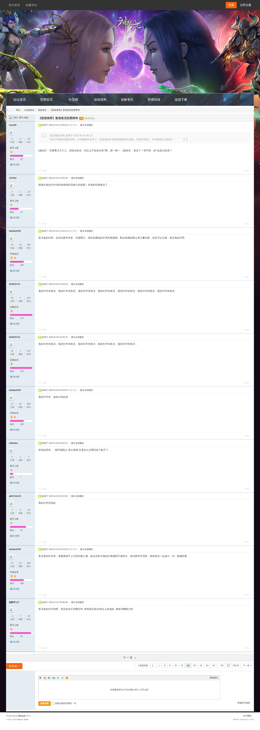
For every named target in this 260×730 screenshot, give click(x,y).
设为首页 (14, 5)
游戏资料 (100, 99)
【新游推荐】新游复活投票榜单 (65, 110)
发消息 (16, 164)
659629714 (14, 284)
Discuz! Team (23, 719)
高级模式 (214, 677)
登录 (136, 689)
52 (20, 245)
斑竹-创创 (23, 117)
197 (29, 298)
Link (53, 677)
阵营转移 (154, 99)
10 (175, 665)
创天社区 (7, 110)
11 (182, 665)
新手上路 (14, 148)
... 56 (221, 665)
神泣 (18, 110)
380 (29, 245)
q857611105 (15, 496)
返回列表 (143, 665)
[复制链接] (90, 118)
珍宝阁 (73, 99)
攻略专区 (127, 99)
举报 (247, 171)
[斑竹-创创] (11, 117)
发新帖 (13, 666)
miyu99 (12, 125)
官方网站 (247, 716)
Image (49, 677)
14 (201, 665)
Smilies (67, 677)
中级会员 (14, 254)
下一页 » (130, 657)
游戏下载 (181, 99)
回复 (44, 171)
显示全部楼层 (86, 125)
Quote (58, 677)
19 (29, 192)
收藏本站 (31, 5)
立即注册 (245, 5)
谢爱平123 (14, 602)
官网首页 (46, 99)
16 (213, 665)
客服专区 (42, 110)
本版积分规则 (243, 703)
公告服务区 (29, 110)
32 (12, 298)
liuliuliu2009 (15, 231)
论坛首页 (19, 99)
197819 (12, 178)
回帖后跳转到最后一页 (65, 703)
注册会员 (14, 307)
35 (29, 510)
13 (194, 665)
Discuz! (22, 716)
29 (29, 139)
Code (62, 677)
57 (12, 245)
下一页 (246, 665)
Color (45, 677)
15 (207, 665)
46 (29, 616)
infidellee (13, 443)
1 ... (153, 665)
